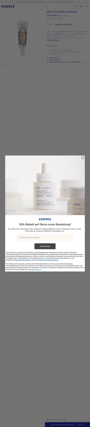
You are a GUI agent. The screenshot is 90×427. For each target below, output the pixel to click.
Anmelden (45, 246)
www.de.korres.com (35, 269)
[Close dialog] (83, 157)
